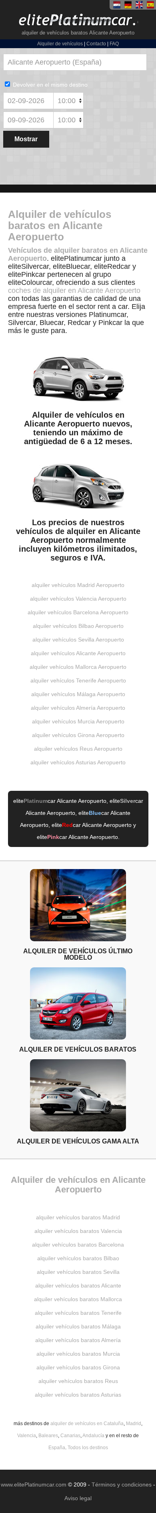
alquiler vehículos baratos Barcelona (78, 1244)
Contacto (96, 44)
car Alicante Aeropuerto (65, 801)
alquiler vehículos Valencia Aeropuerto (78, 598)
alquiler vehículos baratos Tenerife (78, 1313)
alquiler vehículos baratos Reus (78, 1381)
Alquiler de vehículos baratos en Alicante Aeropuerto (59, 225)
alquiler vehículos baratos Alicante (78, 1285)
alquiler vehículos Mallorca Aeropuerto (78, 667)
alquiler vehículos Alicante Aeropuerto (78, 653)
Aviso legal (78, 1498)
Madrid (133, 1423)
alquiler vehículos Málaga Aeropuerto (78, 694)
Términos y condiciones (122, 1484)
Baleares (48, 1435)
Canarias (70, 1435)
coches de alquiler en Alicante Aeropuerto (74, 290)
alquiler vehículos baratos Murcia (78, 1354)
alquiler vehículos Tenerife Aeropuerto (78, 680)
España (56, 1447)
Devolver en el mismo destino (49, 84)
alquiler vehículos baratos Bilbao (78, 1258)
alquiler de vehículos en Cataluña (87, 1423)
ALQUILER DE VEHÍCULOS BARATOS (77, 1049)
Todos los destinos (88, 1447)
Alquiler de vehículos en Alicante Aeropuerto (78, 1184)
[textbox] (75, 62)
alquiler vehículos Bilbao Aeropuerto (78, 626)
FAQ (114, 44)
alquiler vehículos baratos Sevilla (78, 1272)
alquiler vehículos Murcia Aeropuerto (78, 721)
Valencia (26, 1435)
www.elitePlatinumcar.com (33, 1484)
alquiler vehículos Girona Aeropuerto (78, 735)
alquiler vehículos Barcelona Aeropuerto (78, 612)
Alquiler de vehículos (60, 44)
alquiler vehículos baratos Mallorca (78, 1299)
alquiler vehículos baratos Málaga (78, 1326)
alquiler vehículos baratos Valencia (78, 1231)
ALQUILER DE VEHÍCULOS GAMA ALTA (78, 1141)
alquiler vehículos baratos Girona (78, 1367)
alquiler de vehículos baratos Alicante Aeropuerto (78, 33)
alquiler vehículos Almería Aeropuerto (78, 708)
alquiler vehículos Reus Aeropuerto (78, 748)
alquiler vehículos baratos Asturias (78, 1394)
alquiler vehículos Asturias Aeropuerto (78, 762)
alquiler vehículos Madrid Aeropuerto (78, 585)
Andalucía (93, 1435)
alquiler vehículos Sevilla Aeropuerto (78, 639)
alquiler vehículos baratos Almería (78, 1340)
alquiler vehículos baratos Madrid (78, 1217)
